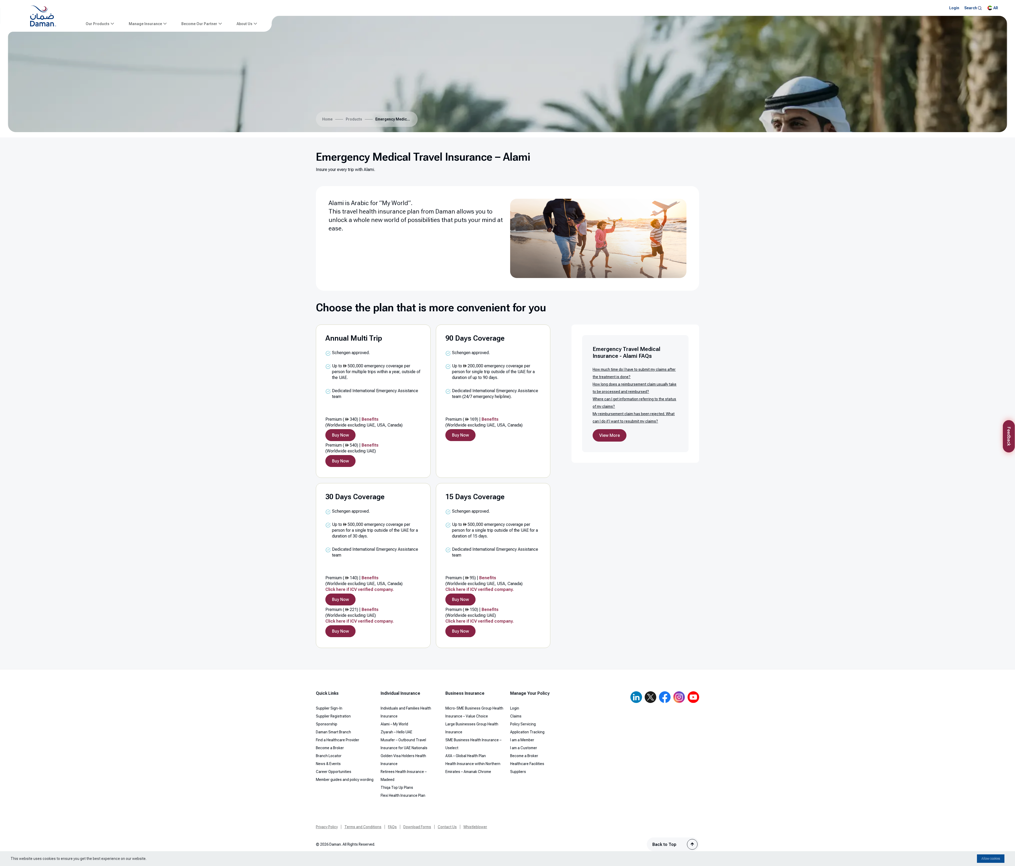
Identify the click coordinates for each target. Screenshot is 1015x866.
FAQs (392, 827)
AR (995, 8)
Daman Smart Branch (333, 732)
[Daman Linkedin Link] (636, 697)
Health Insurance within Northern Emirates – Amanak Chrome (472, 768)
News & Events (328, 764)
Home (327, 119)
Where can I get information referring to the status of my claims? (634, 403)
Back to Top (664, 844)
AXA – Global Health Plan (465, 756)
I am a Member (522, 740)
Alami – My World (394, 724)
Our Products (97, 24)
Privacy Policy (327, 827)
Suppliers (518, 772)
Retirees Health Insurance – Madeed (404, 776)
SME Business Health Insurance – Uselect (473, 744)
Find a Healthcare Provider (337, 740)
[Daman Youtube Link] (693, 697)
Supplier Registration (333, 716)
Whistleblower (475, 827)
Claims (516, 716)
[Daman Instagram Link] (679, 697)
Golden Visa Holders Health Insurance (403, 760)
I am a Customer (523, 748)
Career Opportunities (333, 772)
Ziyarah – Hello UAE (396, 732)
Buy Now (340, 435)
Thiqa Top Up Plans (397, 787)
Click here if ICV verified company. (359, 589)
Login (514, 708)
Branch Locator (329, 756)
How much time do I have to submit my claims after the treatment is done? (634, 373)
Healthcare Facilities (527, 764)
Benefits (370, 419)
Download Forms (417, 827)
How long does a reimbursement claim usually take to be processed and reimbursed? (634, 388)
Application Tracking (527, 732)
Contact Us (447, 827)
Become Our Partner (199, 24)
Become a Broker (330, 748)
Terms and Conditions (362, 827)
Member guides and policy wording (344, 779)
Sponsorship (326, 724)
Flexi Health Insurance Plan (403, 795)
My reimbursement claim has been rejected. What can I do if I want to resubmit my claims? (634, 417)
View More (609, 435)
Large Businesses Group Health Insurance (471, 728)
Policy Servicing (523, 724)
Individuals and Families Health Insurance (406, 712)
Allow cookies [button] (990, 858)
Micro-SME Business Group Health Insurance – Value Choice (474, 712)
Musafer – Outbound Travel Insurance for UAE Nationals (404, 744)
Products (354, 119)
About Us (244, 24)
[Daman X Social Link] (650, 697)
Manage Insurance (145, 24)
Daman (445, 211)
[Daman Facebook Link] (665, 697)
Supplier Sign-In (329, 708)
